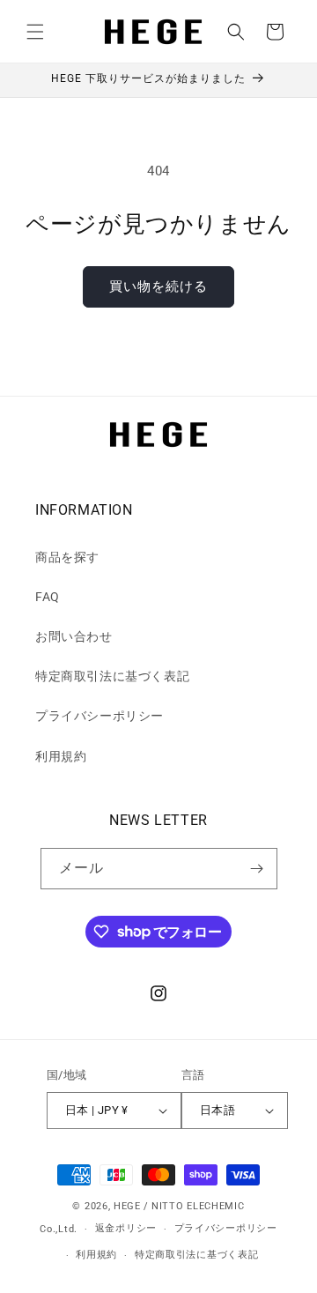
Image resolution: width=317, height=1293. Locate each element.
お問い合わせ (74, 636)
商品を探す (67, 557)
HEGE (127, 1206)
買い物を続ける (158, 286)
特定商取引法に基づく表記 (112, 676)
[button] (35, 31)
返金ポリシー (126, 1228)
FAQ (47, 597)
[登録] (257, 868)
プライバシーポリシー (99, 716)
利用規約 (60, 756)
